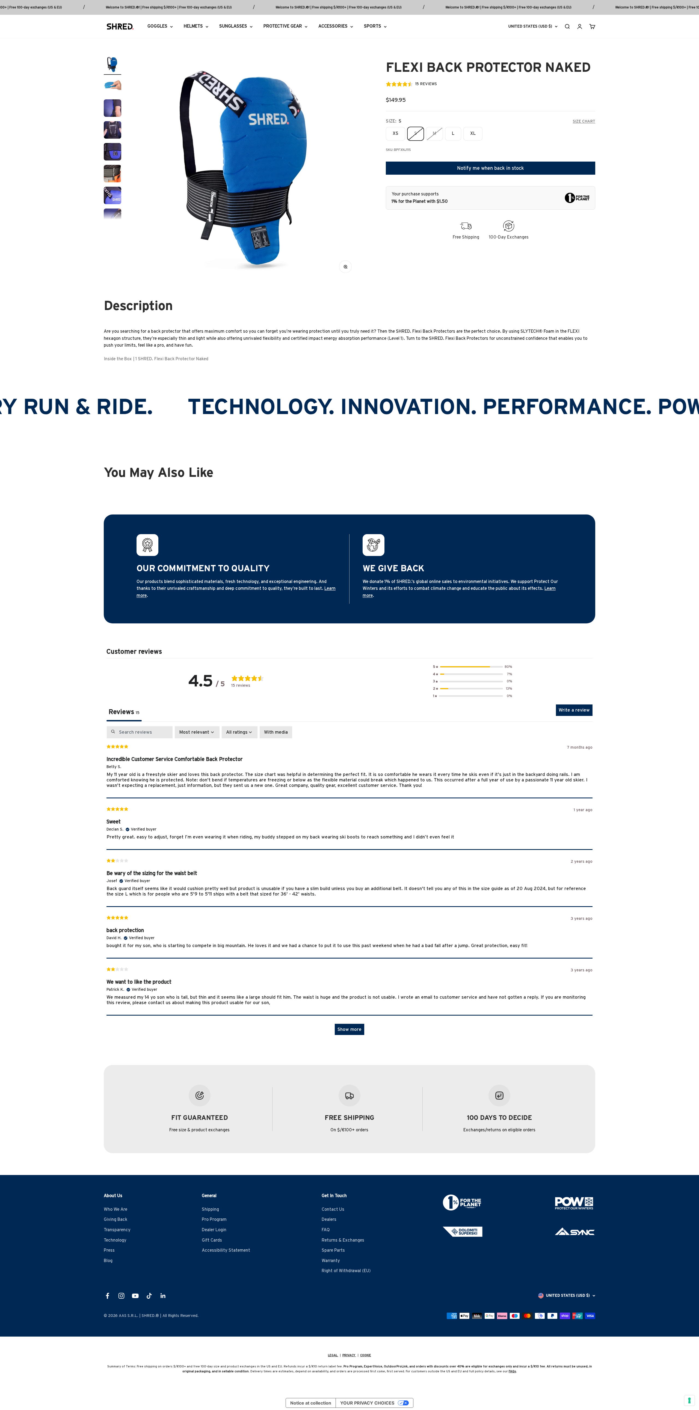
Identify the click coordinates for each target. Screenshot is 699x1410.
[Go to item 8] (112, 218)
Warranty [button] (331, 1261)
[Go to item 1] (112, 65)
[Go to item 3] (112, 108)
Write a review (574, 710)
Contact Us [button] (333, 1209)
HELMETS (193, 26)
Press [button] (109, 1250)
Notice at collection (310, 1403)
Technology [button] (115, 1240)
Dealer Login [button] (214, 1230)
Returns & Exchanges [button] (343, 1240)
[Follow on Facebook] (107, 1295)
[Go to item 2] (112, 87)
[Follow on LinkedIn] (163, 1295)
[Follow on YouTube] (135, 1295)
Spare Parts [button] (333, 1250)
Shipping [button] (210, 1209)
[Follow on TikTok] (149, 1295)
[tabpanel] (349, 883)
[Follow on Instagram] (121, 1295)
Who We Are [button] (115, 1209)
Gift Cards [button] (212, 1240)
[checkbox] (276, 732)
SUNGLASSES (233, 26)
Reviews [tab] (124, 712)
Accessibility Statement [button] (226, 1250)
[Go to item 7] (112, 196)
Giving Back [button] (115, 1219)
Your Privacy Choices (367, 1403)
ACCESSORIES (333, 26)
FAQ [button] (326, 1230)
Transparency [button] (117, 1230)
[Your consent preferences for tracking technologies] (689, 1400)
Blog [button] (108, 1261)
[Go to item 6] (112, 174)
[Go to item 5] (112, 152)
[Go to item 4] (112, 130)
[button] (472, 667)
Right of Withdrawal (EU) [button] (346, 1271)
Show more (349, 1029)
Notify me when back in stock (490, 168)
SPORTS (372, 26)
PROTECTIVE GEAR (282, 26)
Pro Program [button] (214, 1219)
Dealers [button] (329, 1219)
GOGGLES (157, 26)
